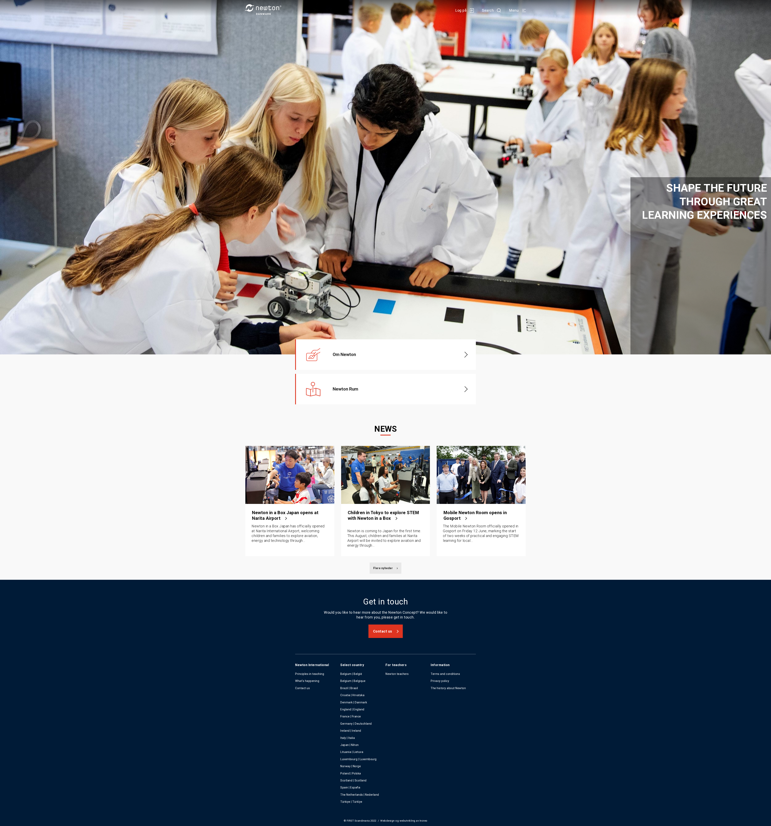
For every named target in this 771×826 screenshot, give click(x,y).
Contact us (382, 631)
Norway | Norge (350, 766)
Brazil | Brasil (349, 688)
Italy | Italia (347, 738)
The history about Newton (448, 688)
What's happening (307, 681)
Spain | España (350, 787)
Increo (423, 820)
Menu (514, 10)
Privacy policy (440, 681)
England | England (352, 709)
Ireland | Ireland (350, 730)
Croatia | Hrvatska (352, 695)
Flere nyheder (383, 568)
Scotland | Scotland (353, 780)
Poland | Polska (350, 773)
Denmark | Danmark (353, 702)
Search (488, 10)
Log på (460, 10)
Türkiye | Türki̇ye (351, 801)
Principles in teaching (309, 673)
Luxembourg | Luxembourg (358, 759)
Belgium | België (351, 673)
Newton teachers (397, 673)
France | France (350, 716)
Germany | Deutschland (356, 723)
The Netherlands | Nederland (359, 794)
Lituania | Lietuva (351, 752)
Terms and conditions (445, 673)
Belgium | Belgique (352, 681)
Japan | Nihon (349, 745)
